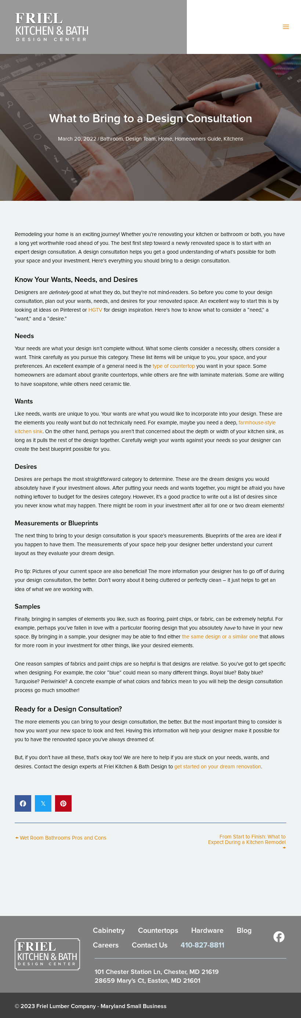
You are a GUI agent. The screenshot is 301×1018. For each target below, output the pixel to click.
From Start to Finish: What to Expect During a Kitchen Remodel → (247, 842)
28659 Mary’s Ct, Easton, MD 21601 (147, 981)
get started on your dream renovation (217, 766)
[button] (278, 936)
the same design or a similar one (220, 637)
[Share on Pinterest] (63, 803)
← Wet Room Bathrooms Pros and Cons (60, 838)
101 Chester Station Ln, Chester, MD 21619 (157, 972)
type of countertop (174, 366)
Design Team (141, 139)
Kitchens (233, 139)
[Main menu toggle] (286, 27)
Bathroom (111, 139)
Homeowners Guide (198, 139)
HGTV (95, 310)
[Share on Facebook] (23, 803)
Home (165, 139)
